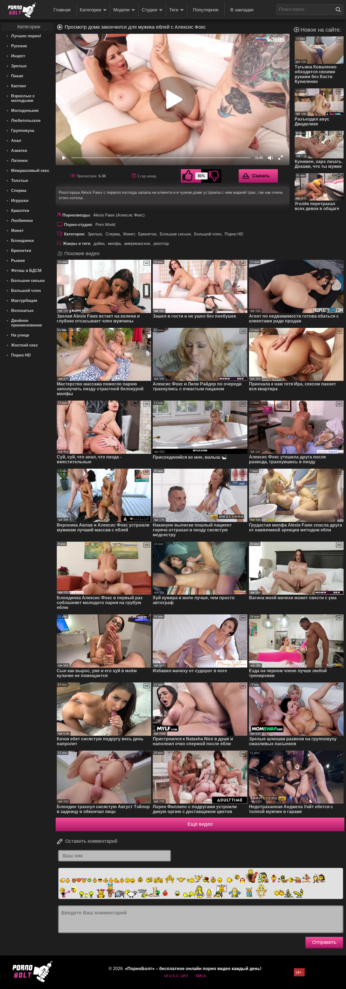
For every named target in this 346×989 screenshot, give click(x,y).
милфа (114, 243)
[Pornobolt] (22, 10)
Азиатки (19, 150)
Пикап (17, 76)
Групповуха (22, 130)
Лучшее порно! (26, 36)
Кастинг (18, 86)
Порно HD (21, 355)
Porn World (105, 224)
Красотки (20, 210)
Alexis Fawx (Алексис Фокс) (119, 215)
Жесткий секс (24, 345)
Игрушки (19, 200)
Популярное (205, 9)
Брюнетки (21, 250)
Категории (90, 9)
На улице (20, 335)
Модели (121, 9)
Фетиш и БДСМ (26, 270)
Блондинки (22, 240)
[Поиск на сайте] (339, 9)
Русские (19, 46)
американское (137, 243)
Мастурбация (24, 300)
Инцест (18, 56)
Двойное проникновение (26, 322)
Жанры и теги (76, 243)
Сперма (18, 190)
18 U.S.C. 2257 (176, 976)
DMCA (201, 976)
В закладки (242, 9)
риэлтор (161, 243)
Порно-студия (78, 224)
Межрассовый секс (30, 170)
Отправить (324, 942)
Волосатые (22, 310)
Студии (149, 9)
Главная (62, 9)
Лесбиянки (22, 220)
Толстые (19, 180)
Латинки (19, 160)
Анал (16, 140)
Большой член (26, 290)
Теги (173, 9)
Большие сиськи (28, 280)
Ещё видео (200, 824)
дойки (99, 243)
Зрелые (18, 66)
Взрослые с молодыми (23, 98)
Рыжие (18, 260)
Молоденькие (25, 110)
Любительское (26, 120)
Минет (17, 230)
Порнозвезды (76, 215)
